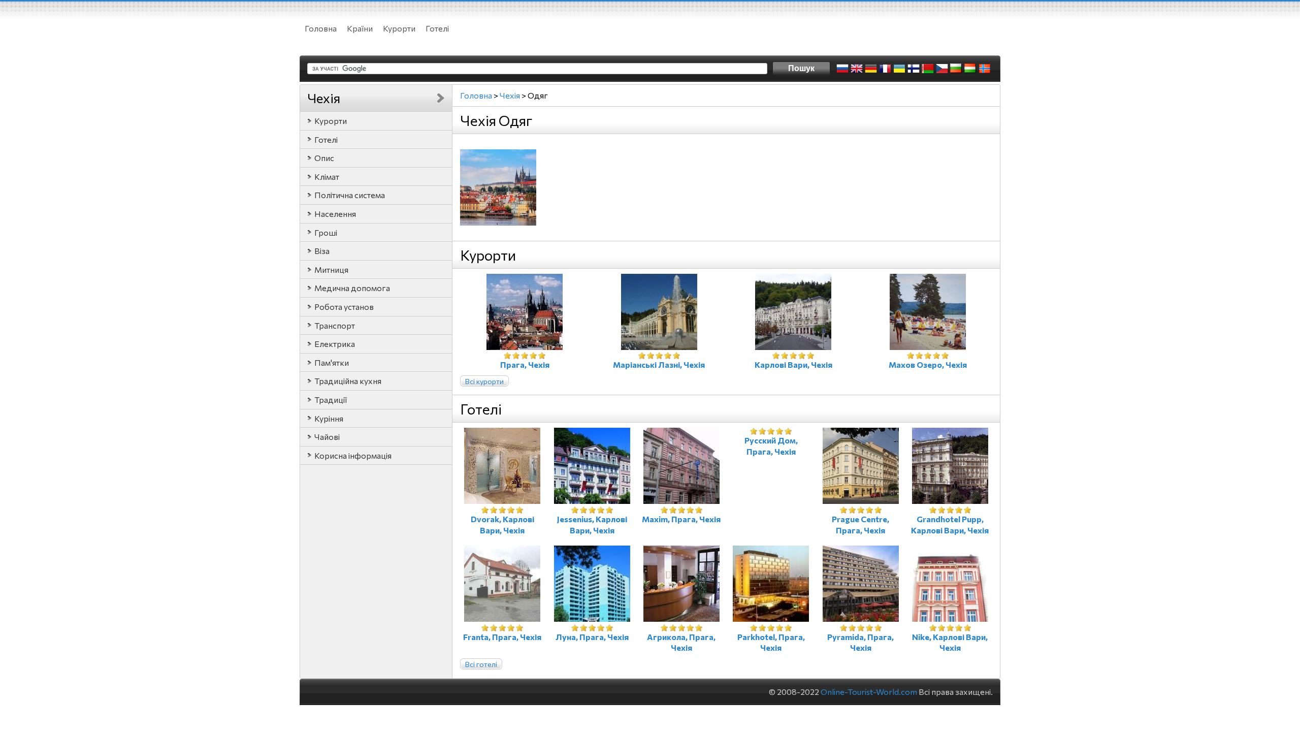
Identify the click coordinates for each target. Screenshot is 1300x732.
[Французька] (885, 68)
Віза (322, 251)
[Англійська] (857, 68)
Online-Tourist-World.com (869, 691)
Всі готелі (481, 664)
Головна (321, 28)
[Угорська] (970, 68)
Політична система (349, 195)
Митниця (331, 269)
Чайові (327, 436)
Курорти (399, 28)
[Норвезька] (985, 68)
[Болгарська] (956, 68)
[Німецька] (871, 68)
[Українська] (899, 68)
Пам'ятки (331, 362)
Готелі (437, 28)
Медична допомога (352, 288)
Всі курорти (484, 381)
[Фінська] (913, 68)
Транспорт (334, 325)
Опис (324, 158)
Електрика (334, 343)
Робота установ (344, 306)
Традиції (330, 399)
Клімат (326, 176)
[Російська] (842, 68)
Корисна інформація (353, 455)
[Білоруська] (928, 68)
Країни (360, 28)
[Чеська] (942, 68)
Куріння (328, 418)
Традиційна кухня (347, 381)
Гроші (325, 232)
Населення (335, 213)
